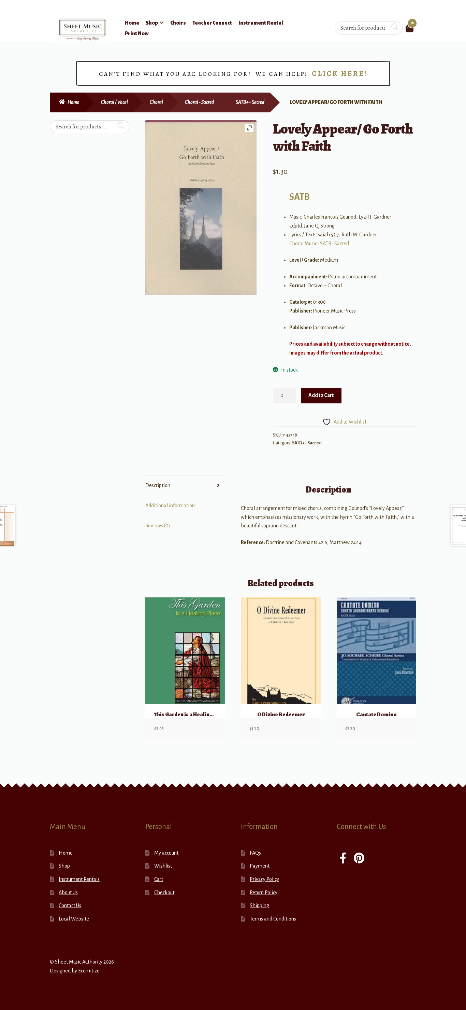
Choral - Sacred (199, 102)
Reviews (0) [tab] (157, 525)
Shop (152, 23)
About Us (68, 892)
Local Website (74, 919)
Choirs (178, 23)
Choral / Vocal (114, 102)
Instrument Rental (260, 23)
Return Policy (263, 892)
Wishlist (163, 866)
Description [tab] (157, 485)
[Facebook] (343, 859)
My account (166, 853)
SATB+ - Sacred (250, 102)
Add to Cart (321, 395)
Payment (260, 866)
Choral (156, 102)
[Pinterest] (359, 859)
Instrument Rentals (79, 879)
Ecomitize (89, 970)
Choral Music (303, 243)
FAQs (255, 853)
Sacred (341, 243)
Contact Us (70, 905)
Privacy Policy (264, 879)
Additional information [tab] (170, 505)
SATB (299, 197)
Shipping (259, 905)
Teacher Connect (212, 23)
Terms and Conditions (273, 919)
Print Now (137, 33)
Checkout (164, 892)
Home (132, 23)
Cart (158, 879)
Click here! (339, 73)
